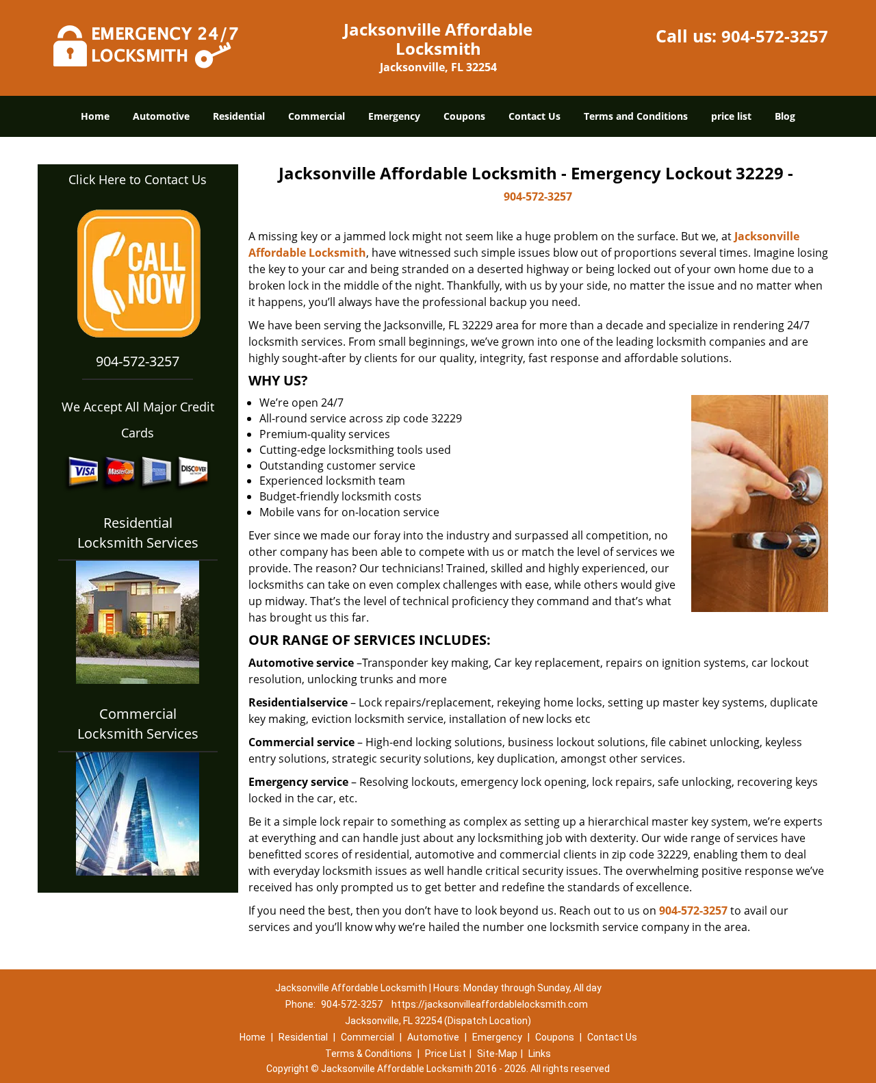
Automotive (161, 116)
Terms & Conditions (368, 1053)
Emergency (394, 116)
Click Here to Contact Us (137, 179)
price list (731, 116)
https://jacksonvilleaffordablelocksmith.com (489, 1004)
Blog (785, 116)
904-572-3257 (774, 36)
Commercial (316, 116)
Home (95, 116)
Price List (445, 1053)
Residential (239, 116)
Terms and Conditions (636, 116)
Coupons (464, 116)
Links (539, 1053)
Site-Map (497, 1053)
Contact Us (534, 116)
